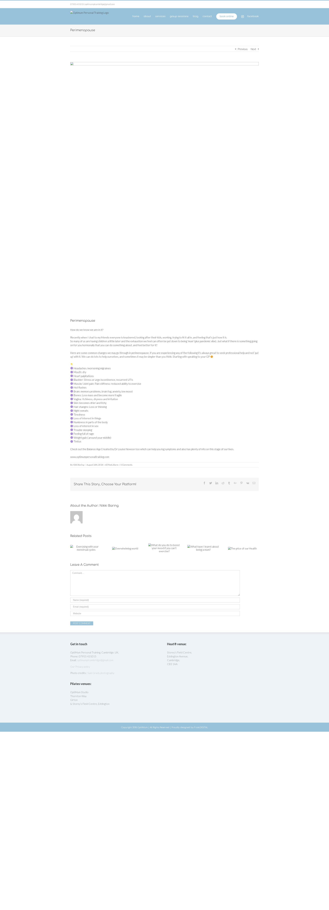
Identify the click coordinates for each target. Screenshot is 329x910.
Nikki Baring (78, 464)
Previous (243, 49)
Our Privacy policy (80, 666)
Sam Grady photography (101, 672)
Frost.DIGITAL (201, 727)
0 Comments (126, 464)
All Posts (109, 464)
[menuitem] (138, 16)
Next (253, 49)
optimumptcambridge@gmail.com (95, 660)
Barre (115, 464)
